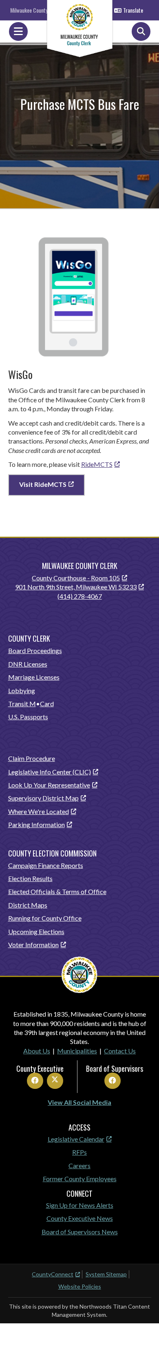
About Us (36, 1051)
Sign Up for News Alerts (79, 1205)
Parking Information (36, 824)
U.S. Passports (28, 716)
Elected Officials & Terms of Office (57, 891)
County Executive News (79, 1218)
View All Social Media (79, 1102)
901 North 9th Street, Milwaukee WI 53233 (76, 587)
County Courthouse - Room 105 (76, 578)
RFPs (79, 1152)
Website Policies (79, 1286)
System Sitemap (106, 1274)
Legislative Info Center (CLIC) (49, 772)
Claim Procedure (31, 758)
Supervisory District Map (43, 798)
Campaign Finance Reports (45, 865)
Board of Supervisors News (80, 1232)
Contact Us (120, 1051)
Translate (133, 10)
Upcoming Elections (36, 931)
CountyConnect (52, 1274)
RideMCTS (97, 464)
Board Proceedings (35, 650)
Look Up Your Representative (49, 785)
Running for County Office (45, 918)
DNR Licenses (27, 664)
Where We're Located (38, 811)
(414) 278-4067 (79, 596)
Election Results (30, 878)
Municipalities (77, 1051)
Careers (79, 1165)
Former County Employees (80, 1178)
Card (47, 703)
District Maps (27, 905)
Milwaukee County (29, 10)
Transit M (22, 703)
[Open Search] (141, 31)
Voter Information (33, 944)
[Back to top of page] (142, 1346)
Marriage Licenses (34, 677)
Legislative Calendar (76, 1139)
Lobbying (21, 690)
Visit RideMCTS (42, 484)
